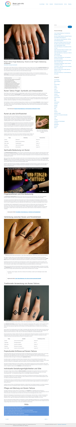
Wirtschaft (56, 126)
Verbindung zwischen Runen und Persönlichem (12, 83)
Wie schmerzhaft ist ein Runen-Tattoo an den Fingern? (14, 407)
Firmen (47, 4)
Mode (55, 100)
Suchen (70, 26)
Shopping (69, 4)
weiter (46, 419)
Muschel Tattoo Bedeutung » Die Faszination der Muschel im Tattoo (27, 108)
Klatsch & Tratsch (57, 97)
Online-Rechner (56, 102)
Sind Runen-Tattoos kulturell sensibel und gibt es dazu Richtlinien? (17, 414)
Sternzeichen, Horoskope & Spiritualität (10, 64)
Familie (55, 86)
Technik (55, 116)
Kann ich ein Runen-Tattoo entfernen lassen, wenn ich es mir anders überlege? (19, 410)
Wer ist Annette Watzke (58, 55)
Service (65, 4)
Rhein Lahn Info (18, 3)
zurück (7, 419)
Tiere (55, 118)
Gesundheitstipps (57, 92)
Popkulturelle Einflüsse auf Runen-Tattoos (11, 85)
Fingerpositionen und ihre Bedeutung (11, 82)
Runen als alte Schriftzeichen (9, 80)
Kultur (55, 98)
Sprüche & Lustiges (57, 113)
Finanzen (55, 87)
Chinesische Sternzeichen (58, 4)
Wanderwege (56, 124)
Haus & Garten (56, 95)
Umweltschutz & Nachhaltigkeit (59, 121)
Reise (55, 108)
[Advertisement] (38, 15)
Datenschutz (64, 424)
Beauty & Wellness (57, 81)
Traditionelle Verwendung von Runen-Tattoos (12, 84)
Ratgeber (55, 106)
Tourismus (56, 119)
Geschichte (56, 90)
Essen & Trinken (56, 84)
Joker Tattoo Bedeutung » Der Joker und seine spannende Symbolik (28, 278)
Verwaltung (56, 122)
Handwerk (51, 4)
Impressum (59, 424)
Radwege (55, 105)
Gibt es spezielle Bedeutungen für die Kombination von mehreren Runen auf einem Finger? (21, 411)
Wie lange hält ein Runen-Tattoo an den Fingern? (13, 408)
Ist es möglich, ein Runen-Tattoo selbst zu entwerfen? (14, 413)
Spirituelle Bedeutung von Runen (10, 81)
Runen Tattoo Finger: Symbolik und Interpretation (12, 79)
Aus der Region (42, 4)
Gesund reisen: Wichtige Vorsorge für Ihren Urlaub (62, 42)
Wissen (55, 127)
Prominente (56, 103)
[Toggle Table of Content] (19, 78)
